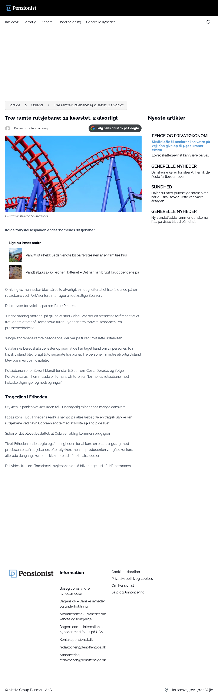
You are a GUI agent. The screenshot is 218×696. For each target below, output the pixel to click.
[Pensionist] (109, 8)
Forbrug (30, 22)
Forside (14, 105)
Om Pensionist (123, 585)
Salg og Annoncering (128, 592)
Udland (37, 105)
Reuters (69, 306)
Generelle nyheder (100, 22)
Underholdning (69, 22)
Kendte (47, 22)
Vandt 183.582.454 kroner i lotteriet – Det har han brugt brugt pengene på (82, 272)
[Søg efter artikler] (208, 22)
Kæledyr (12, 22)
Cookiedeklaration (126, 572)
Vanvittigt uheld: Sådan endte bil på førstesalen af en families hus (76, 255)
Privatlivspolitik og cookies (132, 579)
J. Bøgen (17, 128)
